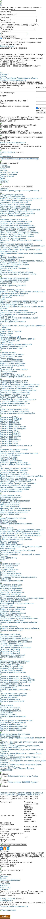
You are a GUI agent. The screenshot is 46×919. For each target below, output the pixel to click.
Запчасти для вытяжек (10, 699)
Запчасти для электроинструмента (15, 689)
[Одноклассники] (4, 848)
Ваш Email (5, 17)
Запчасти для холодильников (13, 286)
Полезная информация (10, 880)
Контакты (4, 889)
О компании (5, 884)
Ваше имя (5, 12)
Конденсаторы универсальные (13, 346)
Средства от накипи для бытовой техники (18, 274)
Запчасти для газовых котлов (13, 672)
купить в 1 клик (19, 844)
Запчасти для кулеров (9, 514)
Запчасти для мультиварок (11, 657)
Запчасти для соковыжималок (13, 716)
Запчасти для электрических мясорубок (17, 413)
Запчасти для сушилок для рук (13, 726)
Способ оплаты (7, 27)
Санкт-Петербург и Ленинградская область (19, 78)
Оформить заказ (8, 36)
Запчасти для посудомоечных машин (16, 524)
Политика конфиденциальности (14, 906)
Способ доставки (7, 23)
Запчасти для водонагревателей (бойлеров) (19, 191)
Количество (5, 31)
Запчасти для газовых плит (12, 701)
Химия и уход (6, 284)
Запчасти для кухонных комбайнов (15, 464)
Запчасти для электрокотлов (12, 405)
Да (1, 73)
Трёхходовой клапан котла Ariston (23, 776)
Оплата (3, 878)
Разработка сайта (7, 908)
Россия (3, 76)
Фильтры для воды (8, 688)
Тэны (2, 560)
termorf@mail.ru (6, 156)
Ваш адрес (5, 20)
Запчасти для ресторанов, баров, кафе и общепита (22, 738)
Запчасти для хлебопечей (11, 630)
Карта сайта (5, 887)
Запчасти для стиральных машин (14, 215)
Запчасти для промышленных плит (15, 377)
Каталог (3, 886)
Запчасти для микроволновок (13, 322)
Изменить (4, 74)
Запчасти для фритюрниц (11, 730)
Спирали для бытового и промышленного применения (18, 578)
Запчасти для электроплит (11, 348)
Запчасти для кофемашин (11, 581)
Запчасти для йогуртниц (10, 724)
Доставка (4, 876)
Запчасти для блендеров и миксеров (16, 445)
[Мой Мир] (8, 848)
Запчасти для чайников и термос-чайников (18, 622)
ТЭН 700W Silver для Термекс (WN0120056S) (17, 769)
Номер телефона (8, 15)
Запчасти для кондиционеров (13, 728)
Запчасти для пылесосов (11, 491)
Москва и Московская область (13, 80)
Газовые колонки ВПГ (9, 697)
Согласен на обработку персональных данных (22, 39)
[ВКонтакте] (1, 848)
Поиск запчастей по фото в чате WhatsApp (19, 159)
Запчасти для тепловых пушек (13, 695)
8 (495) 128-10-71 (7, 152)
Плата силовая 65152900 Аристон (23, 782)
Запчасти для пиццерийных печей (15, 686)
